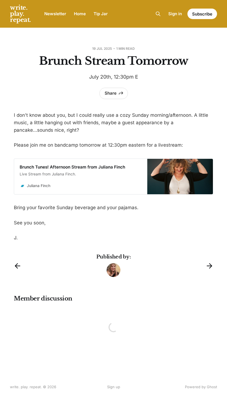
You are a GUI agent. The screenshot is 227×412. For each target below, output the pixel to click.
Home (80, 13)
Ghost (212, 387)
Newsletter (55, 13)
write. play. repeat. (20, 14)
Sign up (113, 387)
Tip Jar (101, 13)
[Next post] (209, 266)
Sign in (175, 13)
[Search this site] (158, 14)
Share (111, 93)
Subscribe (202, 14)
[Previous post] (17, 266)
